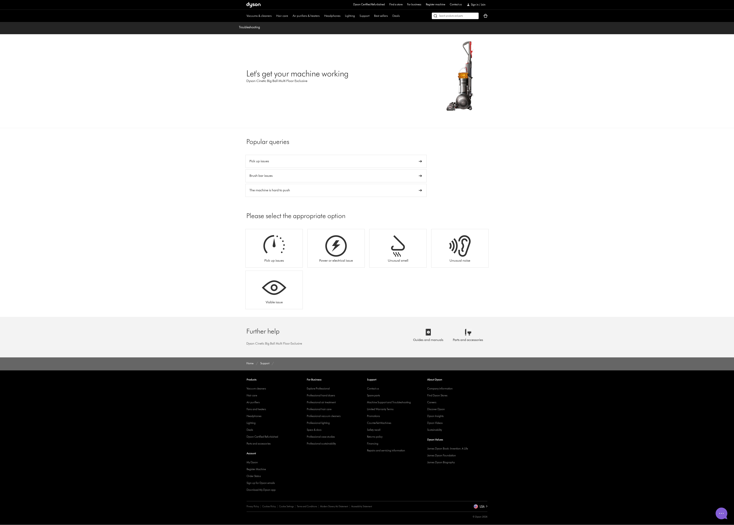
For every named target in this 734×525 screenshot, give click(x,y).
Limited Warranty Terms (380, 409)
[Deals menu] (402, 16)
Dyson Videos (435, 423)
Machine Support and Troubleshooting (389, 402)
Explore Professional (318, 388)
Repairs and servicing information (386, 450)
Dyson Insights (435, 416)
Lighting (350, 16)
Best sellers (381, 16)
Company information (440, 388)
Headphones (332, 16)
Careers (431, 402)
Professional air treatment (321, 402)
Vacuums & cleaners (259, 16)
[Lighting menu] (357, 16)
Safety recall (373, 430)
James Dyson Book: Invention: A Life (447, 448)
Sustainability (434, 430)
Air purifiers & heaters (306, 16)
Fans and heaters (256, 409)
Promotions (373, 416)
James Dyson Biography (441, 462)
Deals (396, 16)
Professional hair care (319, 409)
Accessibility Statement (361, 506)
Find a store (396, 4)
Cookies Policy (269, 506)
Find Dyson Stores (437, 395)
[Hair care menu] (290, 16)
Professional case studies (321, 436)
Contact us (456, 4)
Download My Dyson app (261, 490)
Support (364, 16)
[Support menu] (371, 16)
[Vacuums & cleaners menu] (273, 16)
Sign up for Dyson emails (261, 483)
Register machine (435, 4)
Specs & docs (314, 430)
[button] (480, 506)
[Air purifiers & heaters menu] (321, 16)
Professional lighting (318, 423)
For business (414, 4)
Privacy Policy (253, 506)
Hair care (282, 16)
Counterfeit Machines (379, 423)
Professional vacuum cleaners (324, 416)
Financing (372, 443)
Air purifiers (253, 402)
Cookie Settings (286, 506)
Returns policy (374, 436)
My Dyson (252, 462)
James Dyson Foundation (441, 455)
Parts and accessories (259, 443)
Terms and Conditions (307, 506)
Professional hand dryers (321, 395)
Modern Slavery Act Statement (334, 506)
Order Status (254, 476)
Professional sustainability (321, 443)
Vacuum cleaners (256, 388)
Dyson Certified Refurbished (369, 4)
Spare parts (373, 395)
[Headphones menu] (342, 16)
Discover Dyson (436, 409)
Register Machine (256, 469)
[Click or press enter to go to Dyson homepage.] (253, 4)
